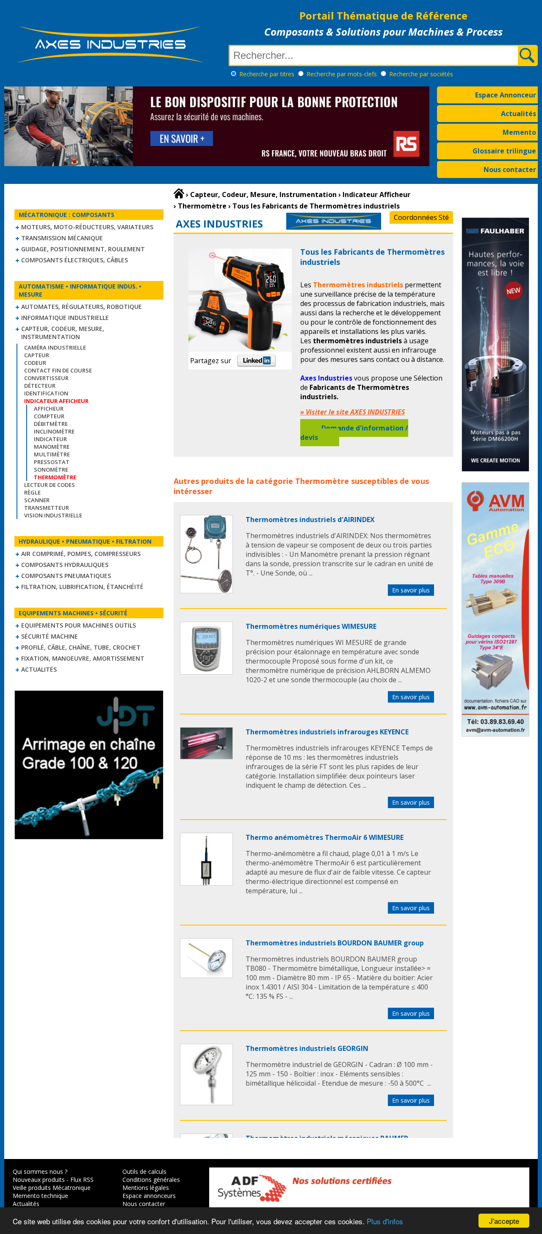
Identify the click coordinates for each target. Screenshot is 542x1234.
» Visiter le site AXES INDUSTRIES (352, 412)
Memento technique (40, 1196)
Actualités (518, 113)
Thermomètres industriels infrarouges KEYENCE (327, 732)
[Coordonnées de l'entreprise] (333, 227)
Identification (46, 393)
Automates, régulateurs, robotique (81, 307)
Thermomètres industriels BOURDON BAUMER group (335, 943)
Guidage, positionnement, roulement (83, 249)
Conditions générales (151, 1180)
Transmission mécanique (62, 238)
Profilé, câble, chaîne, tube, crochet (81, 647)
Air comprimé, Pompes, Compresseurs (81, 554)
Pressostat (51, 462)
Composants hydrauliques (64, 565)
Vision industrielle (53, 515)
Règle (32, 492)
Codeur (35, 363)
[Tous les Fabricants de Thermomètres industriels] (206, 590)
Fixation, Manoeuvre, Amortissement (82, 658)
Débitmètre (51, 424)
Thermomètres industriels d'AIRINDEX (310, 519)
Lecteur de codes (49, 485)
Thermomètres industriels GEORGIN (307, 1048)
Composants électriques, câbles (74, 260)
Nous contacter (510, 169)
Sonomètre (51, 469)
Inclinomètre (54, 431)
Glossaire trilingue (504, 151)
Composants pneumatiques (66, 576)
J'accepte (504, 1220)
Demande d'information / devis (354, 432)
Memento (519, 132)
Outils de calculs (144, 1171)
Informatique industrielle (65, 318)
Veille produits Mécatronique (52, 1188)
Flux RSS (82, 1180)
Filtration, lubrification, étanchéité (82, 587)
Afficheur (49, 408)
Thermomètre (322, 481)
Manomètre (51, 446)
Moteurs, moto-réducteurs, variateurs (87, 227)
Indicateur (50, 439)
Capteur (36, 355)
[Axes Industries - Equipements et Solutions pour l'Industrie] (110, 62)
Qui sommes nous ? (40, 1171)
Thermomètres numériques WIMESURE (311, 626)
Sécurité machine (49, 636)
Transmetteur (46, 507)
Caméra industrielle (55, 347)
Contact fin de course (58, 370)
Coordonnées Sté (421, 217)
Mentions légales (145, 1188)
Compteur (49, 416)
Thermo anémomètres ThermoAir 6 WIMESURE (325, 837)
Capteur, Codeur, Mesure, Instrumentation (62, 333)
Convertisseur (46, 378)
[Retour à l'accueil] (179, 193)
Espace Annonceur (505, 95)
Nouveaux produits (39, 1180)
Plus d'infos (385, 1221)
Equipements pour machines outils (78, 625)
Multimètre (52, 454)
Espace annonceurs (149, 1196)
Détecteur (39, 385)
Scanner (37, 500)
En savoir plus (411, 590)
